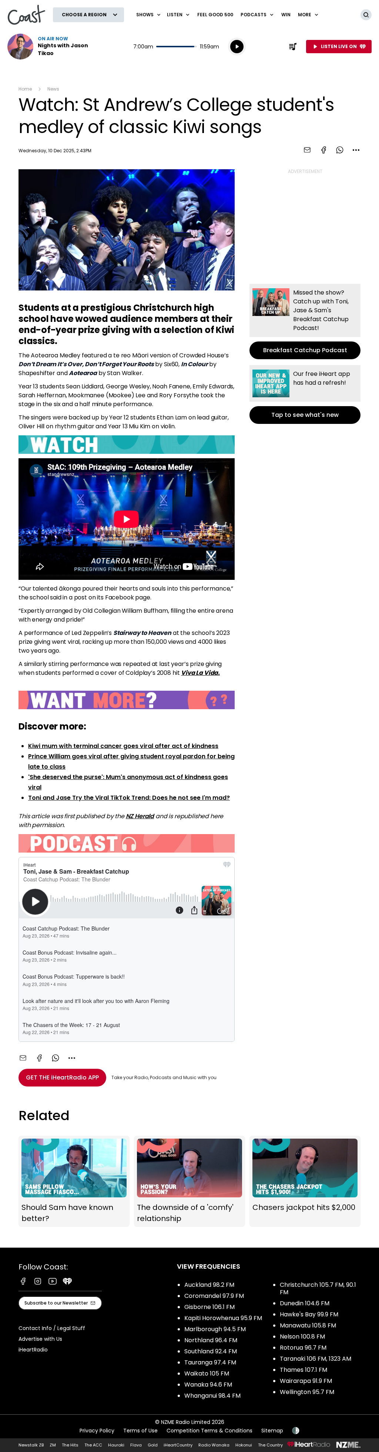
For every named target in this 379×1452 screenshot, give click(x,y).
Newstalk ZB (31, 1445)
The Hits (70, 1445)
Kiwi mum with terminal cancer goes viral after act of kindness (123, 746)
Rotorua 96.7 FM (303, 1347)
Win (286, 14)
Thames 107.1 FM (303, 1370)
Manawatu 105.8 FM (308, 1325)
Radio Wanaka (213, 1445)
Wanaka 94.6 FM (208, 1384)
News (53, 89)
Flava (136, 1445)
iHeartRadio (33, 1349)
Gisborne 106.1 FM (209, 1307)
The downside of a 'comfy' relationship (189, 1181)
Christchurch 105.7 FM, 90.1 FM (318, 1288)
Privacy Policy (97, 1430)
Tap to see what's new (304, 394)
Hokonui (243, 1445)
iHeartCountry (178, 1445)
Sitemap (272, 1430)
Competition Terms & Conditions (209, 1430)
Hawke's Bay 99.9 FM (309, 1314)
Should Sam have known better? (74, 1181)
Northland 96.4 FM (210, 1340)
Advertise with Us (40, 1339)
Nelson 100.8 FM (302, 1336)
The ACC (93, 1445)
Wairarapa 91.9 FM (306, 1381)
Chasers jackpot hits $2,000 (304, 1181)
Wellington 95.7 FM (307, 1392)
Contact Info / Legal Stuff (52, 1328)
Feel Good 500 (215, 14)
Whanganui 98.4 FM (212, 1395)
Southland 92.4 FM (210, 1351)
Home (25, 89)
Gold (153, 1445)
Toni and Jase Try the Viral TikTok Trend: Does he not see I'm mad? (129, 797)
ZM (53, 1445)
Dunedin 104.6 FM (304, 1303)
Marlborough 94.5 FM (215, 1329)
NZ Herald (140, 816)
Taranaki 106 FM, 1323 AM (315, 1358)
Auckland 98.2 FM (209, 1285)
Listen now (54, 46)
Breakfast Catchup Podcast (304, 321)
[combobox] (356, 150)
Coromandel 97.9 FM (214, 1296)
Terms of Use (140, 1430)
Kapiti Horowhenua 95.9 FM (223, 1318)
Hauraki (116, 1445)
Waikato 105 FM (206, 1373)
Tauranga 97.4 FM (210, 1362)
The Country (270, 1445)
